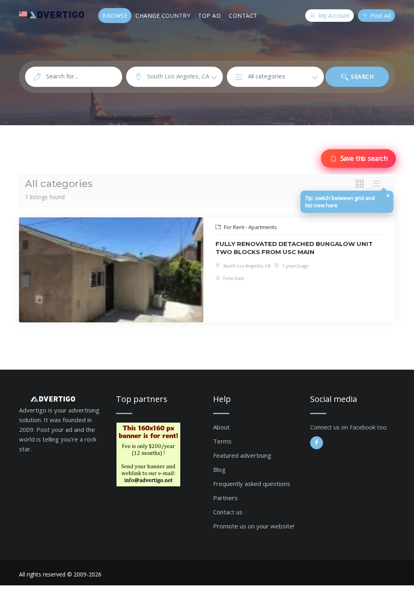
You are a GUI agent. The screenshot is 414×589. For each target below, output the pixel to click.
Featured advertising (242, 455)
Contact (243, 15)
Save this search (363, 158)
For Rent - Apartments (250, 227)
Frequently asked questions (251, 484)
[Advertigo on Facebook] (316, 442)
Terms (222, 441)
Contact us (228, 512)
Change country (162, 15)
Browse (114, 15)
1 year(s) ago (295, 266)
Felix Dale (233, 278)
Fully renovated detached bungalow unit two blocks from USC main (294, 248)
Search (361, 76)
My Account (333, 15)
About (221, 427)
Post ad (380, 15)
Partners (225, 498)
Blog (219, 469)
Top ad (209, 15)
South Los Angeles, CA (246, 266)
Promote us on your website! (253, 526)
